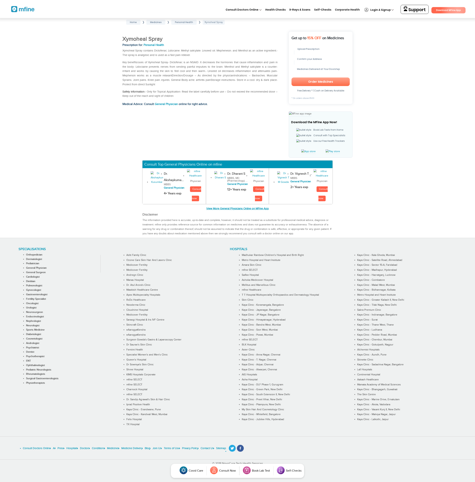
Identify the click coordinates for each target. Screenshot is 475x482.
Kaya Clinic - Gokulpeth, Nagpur (375, 344)
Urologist (31, 307)
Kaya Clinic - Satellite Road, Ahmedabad (379, 260)
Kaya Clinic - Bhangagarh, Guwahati (377, 389)
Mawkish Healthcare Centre (142, 289)
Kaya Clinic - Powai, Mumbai (257, 334)
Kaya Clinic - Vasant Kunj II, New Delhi (378, 409)
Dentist (30, 351)
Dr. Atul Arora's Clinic (138, 285)
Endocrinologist (35, 316)
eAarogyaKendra (135, 329)
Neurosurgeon (34, 312)
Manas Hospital (135, 280)
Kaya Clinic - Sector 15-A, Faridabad (377, 264)
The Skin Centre (366, 394)
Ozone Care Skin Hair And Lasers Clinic (149, 260)
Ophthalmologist (35, 365)
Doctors (85, 448)
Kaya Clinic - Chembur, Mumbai (374, 339)
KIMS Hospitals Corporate (140, 374)
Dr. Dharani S (236, 174)
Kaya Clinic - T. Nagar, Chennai (259, 359)
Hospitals (72, 448)
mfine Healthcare (251, 289)
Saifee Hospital (250, 275)
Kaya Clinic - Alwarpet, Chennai (259, 369)
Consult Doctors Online (242, 10)
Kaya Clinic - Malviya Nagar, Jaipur (376, 414)
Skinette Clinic (365, 359)
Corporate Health (347, 10)
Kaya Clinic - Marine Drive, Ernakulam (378, 399)
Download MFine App (448, 10)
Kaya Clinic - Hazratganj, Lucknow (376, 275)
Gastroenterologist (36, 294)
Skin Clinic (247, 299)
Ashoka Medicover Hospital (257, 280)
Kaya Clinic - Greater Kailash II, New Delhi (380, 299)
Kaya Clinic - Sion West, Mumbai (260, 329)
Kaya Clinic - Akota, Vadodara (373, 404)
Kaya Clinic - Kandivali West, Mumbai (146, 414)
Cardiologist (33, 276)
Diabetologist (33, 334)
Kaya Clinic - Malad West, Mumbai (376, 285)
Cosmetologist (34, 338)
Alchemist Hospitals (368, 349)
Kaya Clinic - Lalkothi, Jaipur (373, 419)
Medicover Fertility (137, 264)
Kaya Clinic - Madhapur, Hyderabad (377, 270)
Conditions (98, 448)
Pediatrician (32, 263)
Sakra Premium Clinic (369, 309)
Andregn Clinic (134, 275)
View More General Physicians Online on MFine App (237, 208)
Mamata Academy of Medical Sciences (379, 384)
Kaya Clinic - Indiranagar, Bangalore (377, 314)
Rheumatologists (35, 374)
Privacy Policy (190, 448)
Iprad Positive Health (138, 404)
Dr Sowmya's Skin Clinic (140, 364)
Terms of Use (172, 448)
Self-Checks (322, 10)
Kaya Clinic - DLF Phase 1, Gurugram (262, 384)
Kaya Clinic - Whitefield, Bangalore (261, 414)
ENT (28, 360)
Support (416, 10)
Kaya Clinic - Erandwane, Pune (143, 409)
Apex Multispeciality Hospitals (143, 294)
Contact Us (207, 448)
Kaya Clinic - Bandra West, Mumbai (261, 324)
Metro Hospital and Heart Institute (261, 260)
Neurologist (32, 325)
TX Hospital (133, 424)
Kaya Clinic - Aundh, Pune (371, 354)
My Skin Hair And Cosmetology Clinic (263, 409)
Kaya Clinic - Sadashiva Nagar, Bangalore (380, 364)
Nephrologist (33, 321)
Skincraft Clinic (134, 324)
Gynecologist (33, 290)
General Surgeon (36, 272)
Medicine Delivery (131, 448)
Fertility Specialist (36, 298)
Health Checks (275, 10)
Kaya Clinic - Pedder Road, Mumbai (377, 334)
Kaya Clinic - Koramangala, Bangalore (263, 304)
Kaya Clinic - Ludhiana (369, 329)
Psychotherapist (35, 356)
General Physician (166, 104)
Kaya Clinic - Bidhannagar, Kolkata (376, 289)
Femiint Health (134, 349)
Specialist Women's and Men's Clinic (147, 354)
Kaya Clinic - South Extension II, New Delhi (266, 394)
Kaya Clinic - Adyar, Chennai (257, 364)
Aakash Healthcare (368, 379)
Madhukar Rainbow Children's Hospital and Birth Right (273, 255)
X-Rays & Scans (299, 10)
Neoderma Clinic (135, 304)
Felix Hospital (134, 419)
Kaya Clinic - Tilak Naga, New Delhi (377, 304)
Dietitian (30, 281)
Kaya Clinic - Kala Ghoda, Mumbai (376, 255)
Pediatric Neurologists (38, 369)
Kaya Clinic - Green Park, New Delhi (262, 389)
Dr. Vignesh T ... (301, 174)
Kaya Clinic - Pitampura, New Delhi (261, 404)
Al (54, 448)
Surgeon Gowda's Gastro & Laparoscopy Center (153, 339)
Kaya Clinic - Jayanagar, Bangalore (261, 309)
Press (61, 448)
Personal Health (154, 45)
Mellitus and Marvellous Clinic (259, 285)
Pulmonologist (34, 285)
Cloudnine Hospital (137, 309)
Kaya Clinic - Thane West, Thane (375, 324)
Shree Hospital (134, 369)
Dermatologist (34, 259)
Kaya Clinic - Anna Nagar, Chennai (261, 354)
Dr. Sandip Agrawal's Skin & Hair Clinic (148, 399)
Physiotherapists (35, 382)
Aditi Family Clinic (136, 255)
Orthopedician (34, 254)
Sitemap (221, 448)
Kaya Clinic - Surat (367, 319)
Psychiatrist (32, 347)
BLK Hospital (249, 344)
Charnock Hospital (136, 389)
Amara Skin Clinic (251, 264)
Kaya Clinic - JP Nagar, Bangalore (260, 314)
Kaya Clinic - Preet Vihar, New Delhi (262, 399)
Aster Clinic (248, 349)
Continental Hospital (368, 374)
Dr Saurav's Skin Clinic (139, 344)
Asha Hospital (250, 379)
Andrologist (32, 343)
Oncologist (32, 303)
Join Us (157, 448)
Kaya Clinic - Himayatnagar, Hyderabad (264, 319)
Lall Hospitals (364, 369)
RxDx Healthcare (136, 299)
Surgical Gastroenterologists (42, 378)
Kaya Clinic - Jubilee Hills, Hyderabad (263, 419)
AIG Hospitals (249, 374)
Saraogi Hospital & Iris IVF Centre (145, 319)
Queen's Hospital (136, 359)
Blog (147, 448)
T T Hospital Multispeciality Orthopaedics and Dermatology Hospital (280, 294)
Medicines (113, 448)
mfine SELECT (134, 379)
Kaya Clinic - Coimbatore (371, 280)
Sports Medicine (35, 329)
